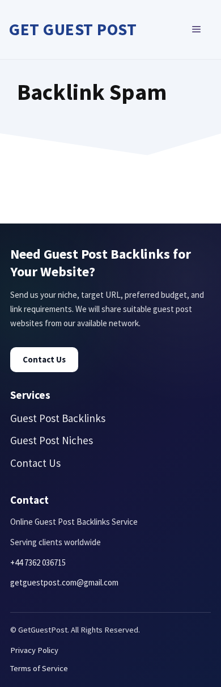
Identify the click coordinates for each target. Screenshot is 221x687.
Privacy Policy (34, 650)
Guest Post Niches (51, 440)
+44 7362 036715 (38, 562)
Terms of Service (39, 668)
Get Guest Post (73, 29)
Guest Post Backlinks (57, 418)
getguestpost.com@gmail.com (64, 582)
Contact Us (44, 359)
